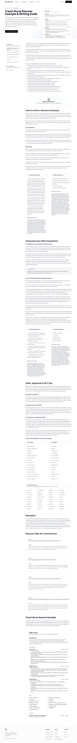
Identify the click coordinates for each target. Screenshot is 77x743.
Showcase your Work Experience (13, 54)
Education (9, 59)
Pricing (37, 1)
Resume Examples (8, 8)
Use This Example (10, 31)
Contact (65, 736)
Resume (16, 1)
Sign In (62, 1)
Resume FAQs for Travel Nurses (13, 62)
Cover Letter (23, 1)
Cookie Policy (57, 736)
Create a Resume (49, 732)
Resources (31, 1)
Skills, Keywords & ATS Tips (12, 57)
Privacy (56, 732)
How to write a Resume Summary (13, 52)
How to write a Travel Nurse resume (12, 49)
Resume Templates (49, 736)
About (65, 732)
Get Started (68, 1)
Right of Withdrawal (59, 739)
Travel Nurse (11, 70)
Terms (56, 734)
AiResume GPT (48, 739)
